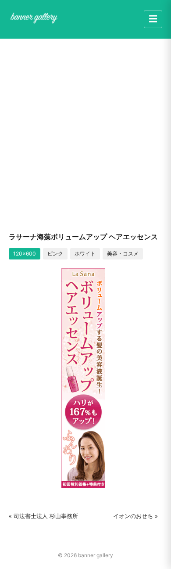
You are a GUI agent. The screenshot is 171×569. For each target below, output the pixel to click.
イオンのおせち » (135, 515)
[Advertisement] (85, 134)
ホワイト (85, 253)
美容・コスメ (123, 253)
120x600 (24, 253)
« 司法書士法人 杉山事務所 (43, 515)
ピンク (55, 253)
